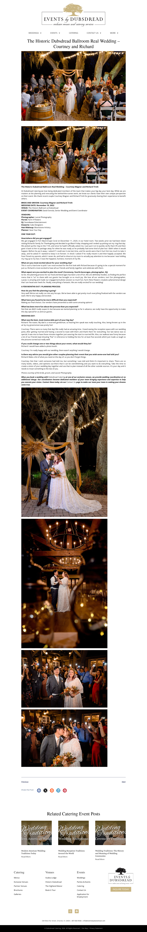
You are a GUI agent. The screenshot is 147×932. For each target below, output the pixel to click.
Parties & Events (83, 882)
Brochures (18, 890)
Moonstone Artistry (42, 227)
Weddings (34, 33)
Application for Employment (83, 895)
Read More (26, 856)
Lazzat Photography (43, 217)
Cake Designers (36, 225)
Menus (17, 877)
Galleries (17, 894)
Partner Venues (20, 886)
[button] (39, 790)
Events (53, 33)
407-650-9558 (76, 921)
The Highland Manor (53, 886)
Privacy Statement (96, 928)
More (113, 33)
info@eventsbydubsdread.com (94, 921)
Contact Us (92, 33)
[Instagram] (70, 911)
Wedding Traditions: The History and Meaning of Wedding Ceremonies (109, 853)
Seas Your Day (35, 230)
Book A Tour (50, 890)
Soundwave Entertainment (35, 222)
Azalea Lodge (50, 877)
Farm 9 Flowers (34, 219)
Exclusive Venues (21, 882)
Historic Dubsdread (53, 882)
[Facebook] (77, 911)
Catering (73, 33)
